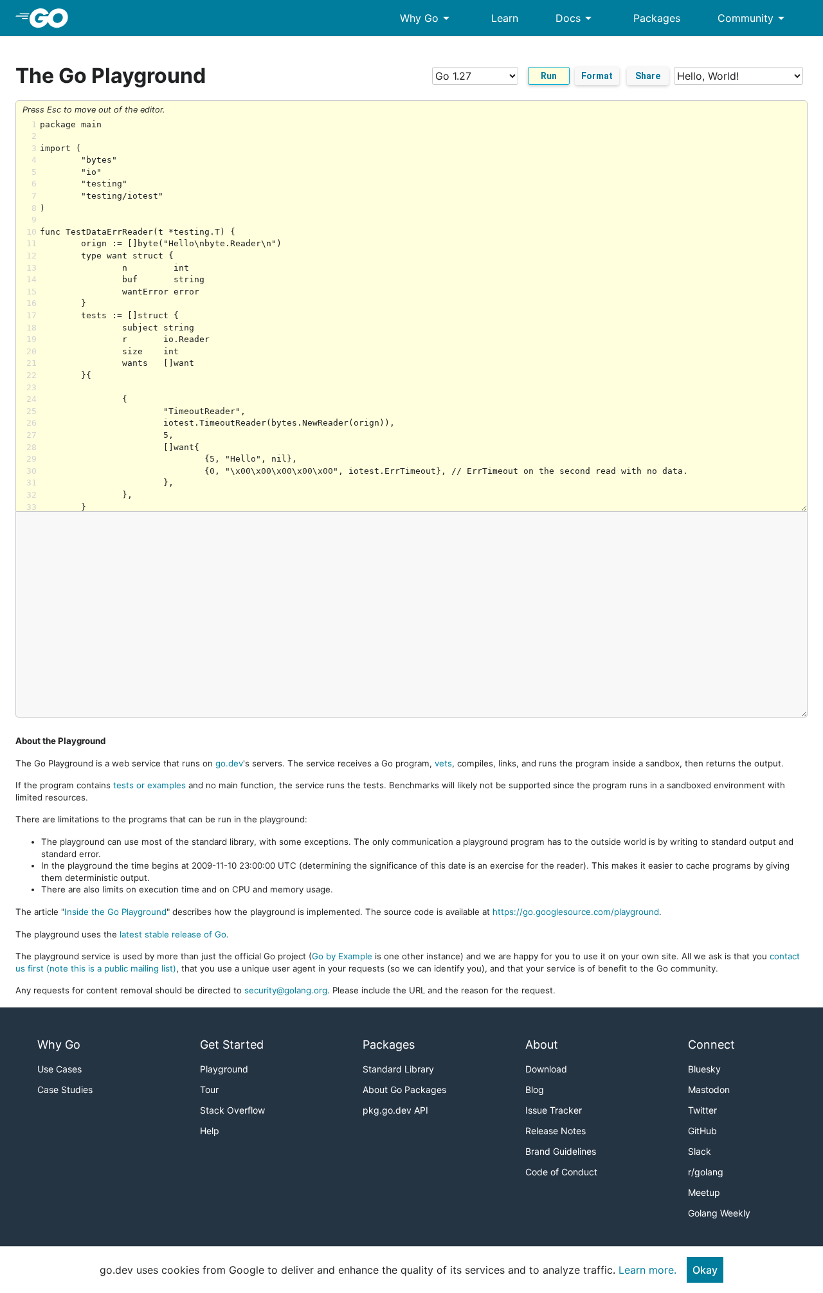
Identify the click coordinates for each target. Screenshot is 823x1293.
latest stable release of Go (173, 934)
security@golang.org (285, 990)
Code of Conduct (561, 1171)
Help (209, 1130)
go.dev (229, 763)
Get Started (232, 1044)
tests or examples (149, 785)
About (541, 1044)
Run (549, 76)
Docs (576, 18)
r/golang (705, 1171)
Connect (711, 1044)
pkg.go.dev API (395, 1110)
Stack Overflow (232, 1110)
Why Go (427, 18)
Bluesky (704, 1068)
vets (443, 763)
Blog (534, 1089)
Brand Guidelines (560, 1151)
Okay (705, 1269)
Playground (224, 1068)
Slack (699, 1151)
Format (597, 76)
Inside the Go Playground (115, 912)
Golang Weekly (719, 1212)
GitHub (702, 1130)
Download (546, 1068)
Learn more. (647, 1269)
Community (753, 18)
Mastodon (709, 1089)
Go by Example (342, 956)
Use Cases (59, 1068)
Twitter (702, 1110)
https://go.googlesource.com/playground (576, 912)
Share (647, 76)
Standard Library (398, 1068)
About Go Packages (404, 1089)
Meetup (704, 1192)
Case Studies (65, 1089)
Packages (656, 18)
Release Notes (555, 1130)
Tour (209, 1089)
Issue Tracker (553, 1110)
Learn (504, 18)
